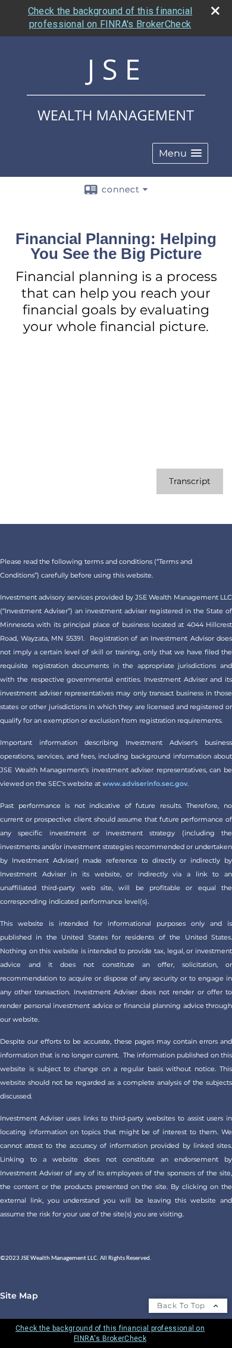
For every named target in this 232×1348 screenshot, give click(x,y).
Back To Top (182, 1305)
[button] (180, 153)
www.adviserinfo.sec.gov (144, 783)
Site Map (19, 1295)
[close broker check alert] (215, 10)
